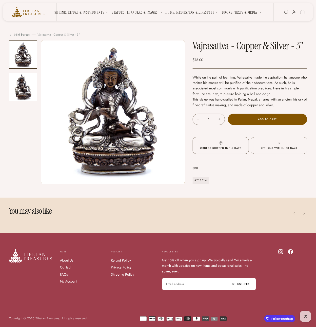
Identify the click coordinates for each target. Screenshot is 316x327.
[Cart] (302, 12)
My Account (68, 281)
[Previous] (294, 213)
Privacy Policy (121, 267)
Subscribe (242, 284)
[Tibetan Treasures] (30, 256)
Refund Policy (121, 260)
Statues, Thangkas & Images (135, 12)
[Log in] (294, 12)
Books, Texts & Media (239, 12)
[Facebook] (291, 252)
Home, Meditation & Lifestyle (190, 12)
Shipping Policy (122, 274)
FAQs (64, 274)
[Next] (304, 213)
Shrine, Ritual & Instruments (79, 12)
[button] (286, 12)
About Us (66, 260)
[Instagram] (281, 252)
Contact (65, 267)
